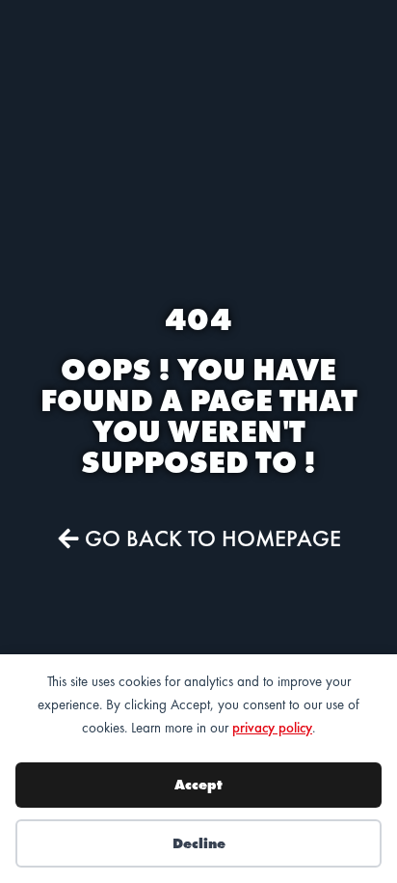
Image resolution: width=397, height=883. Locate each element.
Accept (198, 784)
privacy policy (272, 727)
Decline (198, 843)
